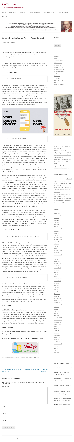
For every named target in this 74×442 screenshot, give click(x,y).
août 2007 (56, 346)
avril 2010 (56, 289)
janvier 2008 (57, 337)
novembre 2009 (58, 300)
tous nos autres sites (64, 404)
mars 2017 (56, 235)
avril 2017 (56, 233)
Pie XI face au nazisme (59, 69)
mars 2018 (56, 226)
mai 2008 (56, 328)
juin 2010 (56, 285)
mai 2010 (56, 287)
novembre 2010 (58, 279)
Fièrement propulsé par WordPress (11, 438)
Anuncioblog (62, 394)
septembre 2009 (58, 305)
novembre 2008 (58, 320)
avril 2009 (56, 313)
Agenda (56, 58)
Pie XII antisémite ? (35, 13)
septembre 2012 (58, 255)
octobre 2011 (57, 268)
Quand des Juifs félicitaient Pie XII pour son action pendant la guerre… (62, 161)
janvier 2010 (57, 296)
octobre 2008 (57, 322)
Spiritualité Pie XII (24, 358)
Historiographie (58, 63)
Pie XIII (62, 374)
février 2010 (57, 294)
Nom (4, 406)
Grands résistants (58, 61)
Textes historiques (59, 84)
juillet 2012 (56, 257)
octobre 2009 (57, 302)
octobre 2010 (57, 281)
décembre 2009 (58, 298)
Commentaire (6, 386)
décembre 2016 (58, 237)
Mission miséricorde (64, 400)
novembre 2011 (58, 266)
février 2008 (57, 335)
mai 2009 (56, 311)
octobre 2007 (57, 341)
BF (38, 358)
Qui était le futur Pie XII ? (60, 150)
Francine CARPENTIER (59, 198)
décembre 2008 (58, 318)
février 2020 (57, 213)
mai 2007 (56, 350)
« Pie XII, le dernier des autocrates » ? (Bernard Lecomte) (62, 201)
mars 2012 (56, 259)
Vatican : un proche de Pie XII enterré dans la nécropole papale (62, 190)
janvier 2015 (57, 248)
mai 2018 (56, 222)
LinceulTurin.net (67, 368)
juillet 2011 (56, 270)
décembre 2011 (58, 263)
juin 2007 (56, 348)
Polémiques (12, 13)
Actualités (56, 56)
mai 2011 (56, 274)
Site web (4, 420)
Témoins (4, 17)
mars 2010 (56, 292)
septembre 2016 (58, 239)
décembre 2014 (58, 250)
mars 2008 (56, 333)
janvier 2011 (57, 276)
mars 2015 (56, 246)
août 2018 (56, 220)
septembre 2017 (58, 229)
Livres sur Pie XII (58, 65)
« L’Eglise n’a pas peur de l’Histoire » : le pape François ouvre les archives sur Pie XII (63, 155)
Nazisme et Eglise (63, 13)
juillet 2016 (56, 242)
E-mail (4, 413)
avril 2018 (56, 224)
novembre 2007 (58, 339)
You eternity (68, 363)
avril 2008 (56, 331)
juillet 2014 (56, 252)
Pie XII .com (9, 4)
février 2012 (57, 261)
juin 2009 (56, 309)
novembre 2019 (58, 216)
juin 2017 (56, 231)
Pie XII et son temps (48, 13)
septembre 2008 (58, 324)
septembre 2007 (58, 344)
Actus (4, 13)
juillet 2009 (56, 307)
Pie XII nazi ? (23, 13)
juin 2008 (56, 326)
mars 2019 (56, 218)
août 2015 (56, 244)
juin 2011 (56, 272)
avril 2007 (56, 352)
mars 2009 (56, 315)
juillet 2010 (56, 283)
